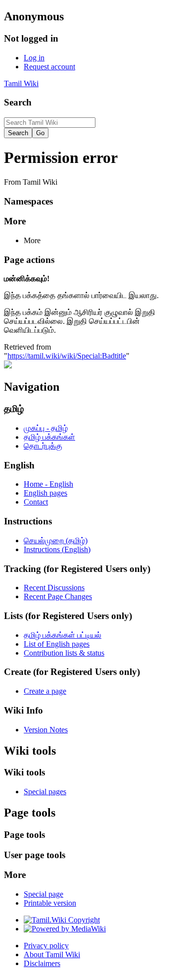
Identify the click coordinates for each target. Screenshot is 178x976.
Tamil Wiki (21, 83)
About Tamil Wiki (52, 954)
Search (18, 102)
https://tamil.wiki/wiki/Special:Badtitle (66, 356)
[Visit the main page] (8, 365)
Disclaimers (42, 963)
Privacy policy (46, 945)
